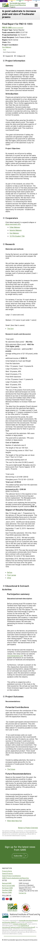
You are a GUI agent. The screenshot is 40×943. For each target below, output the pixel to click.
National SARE (6, 883)
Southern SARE (7, 890)
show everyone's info (13, 224)
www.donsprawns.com (15, 656)
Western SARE (7, 892)
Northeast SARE (7, 888)
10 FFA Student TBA (17, 236)
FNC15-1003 (12, 27)
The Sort (10, 328)
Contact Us (22, 893)
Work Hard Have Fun (14, 821)
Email (4, 49)
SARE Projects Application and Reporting (15, 878)
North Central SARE (8, 886)
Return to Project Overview (28, 828)
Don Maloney (6, 47)
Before (9, 572)
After (9, 578)
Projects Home (7, 871)
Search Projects (7, 873)
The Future (11, 769)
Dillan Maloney (15, 227)
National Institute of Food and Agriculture (22, 927)
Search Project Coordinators (11, 876)
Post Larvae (11, 575)
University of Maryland (19, 924)
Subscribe (18, 855)
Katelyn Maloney (16, 230)
